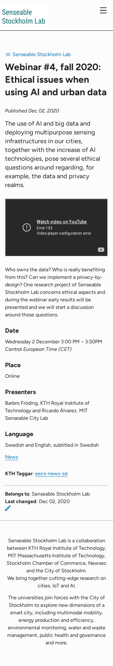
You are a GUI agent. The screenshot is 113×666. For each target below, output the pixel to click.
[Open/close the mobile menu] (103, 10)
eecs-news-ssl (51, 473)
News (11, 457)
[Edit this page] (8, 508)
